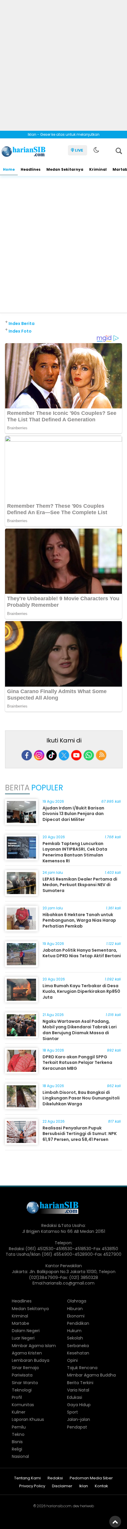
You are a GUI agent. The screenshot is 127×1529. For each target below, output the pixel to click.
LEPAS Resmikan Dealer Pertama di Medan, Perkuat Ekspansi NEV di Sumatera (80, 884)
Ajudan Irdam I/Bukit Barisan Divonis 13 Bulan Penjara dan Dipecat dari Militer (73, 813)
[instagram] (39, 755)
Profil (17, 1397)
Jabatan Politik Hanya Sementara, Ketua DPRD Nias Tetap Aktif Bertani (82, 953)
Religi (17, 1449)
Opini (72, 1360)
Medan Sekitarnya (64, 169)
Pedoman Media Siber (91, 1478)
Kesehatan (78, 1353)
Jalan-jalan (78, 1419)
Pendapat (77, 1427)
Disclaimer (62, 1486)
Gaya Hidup (79, 1405)
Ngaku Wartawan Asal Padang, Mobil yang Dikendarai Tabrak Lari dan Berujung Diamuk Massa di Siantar (80, 1030)
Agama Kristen (27, 1353)
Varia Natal (78, 1390)
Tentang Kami (27, 1478)
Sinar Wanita (25, 1383)
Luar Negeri (23, 1338)
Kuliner (18, 1412)
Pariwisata (22, 1375)
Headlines (30, 169)
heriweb (87, 1505)
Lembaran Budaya (30, 1360)
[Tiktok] (51, 755)
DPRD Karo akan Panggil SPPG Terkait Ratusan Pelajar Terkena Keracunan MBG (77, 1062)
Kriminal (98, 169)
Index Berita (22, 323)
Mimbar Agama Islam (34, 1346)
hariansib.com (58, 1505)
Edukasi (74, 1397)
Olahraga (76, 1301)
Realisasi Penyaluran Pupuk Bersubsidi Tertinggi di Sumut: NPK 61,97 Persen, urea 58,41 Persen (80, 1133)
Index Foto (20, 331)
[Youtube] (76, 755)
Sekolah (75, 1338)
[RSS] (101, 755)
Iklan (83, 1486)
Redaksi (55, 1478)
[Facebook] (27, 755)
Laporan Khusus (28, 1419)
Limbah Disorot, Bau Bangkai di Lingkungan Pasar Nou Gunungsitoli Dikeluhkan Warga (81, 1098)
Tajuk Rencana (82, 1368)
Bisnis (17, 1442)
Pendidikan (78, 1323)
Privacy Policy (32, 1486)
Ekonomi (75, 1316)
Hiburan (75, 1309)
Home (9, 169)
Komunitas (23, 1405)
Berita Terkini (80, 1383)
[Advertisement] (63, 63)
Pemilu (19, 1427)
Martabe (20, 1323)
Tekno (18, 1434)
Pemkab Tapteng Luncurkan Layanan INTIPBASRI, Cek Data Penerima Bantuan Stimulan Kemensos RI (75, 852)
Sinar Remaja (25, 1368)
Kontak (101, 1486)
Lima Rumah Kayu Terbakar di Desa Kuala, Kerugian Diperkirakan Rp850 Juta (81, 991)
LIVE (79, 150)
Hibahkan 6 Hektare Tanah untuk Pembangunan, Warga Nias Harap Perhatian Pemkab (79, 920)
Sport (72, 1412)
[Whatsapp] (89, 755)
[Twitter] (64, 755)
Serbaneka (78, 1346)
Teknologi (22, 1390)
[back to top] (115, 1522)
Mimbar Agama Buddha (91, 1375)
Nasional (20, 1456)
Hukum (74, 1331)
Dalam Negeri (26, 1331)
